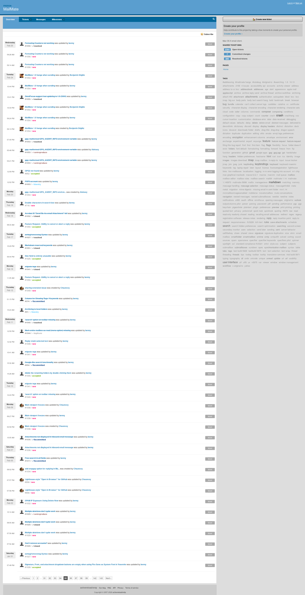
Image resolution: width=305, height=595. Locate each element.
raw (290, 210)
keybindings (261, 164)
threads (236, 254)
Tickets (24, 19)
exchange (227, 141)
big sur (232, 100)
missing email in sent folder (265, 189)
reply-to (295, 218)
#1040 (27, 397)
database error (259, 119)
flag (263, 145)
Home (225, 69)
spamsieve (243, 240)
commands (255, 111)
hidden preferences (246, 156)
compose (266, 111)
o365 (237, 200)
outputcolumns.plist (232, 203)
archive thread (267, 92)
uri (283, 258)
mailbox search (258, 178)
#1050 (27, 226)
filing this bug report (232, 145)
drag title (265, 129)
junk (240, 164)
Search (213, 19)
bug (225, 104)
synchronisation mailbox (275, 247)
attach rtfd (227, 96)
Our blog (102, 587)
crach (272, 115)
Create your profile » (233, 33)
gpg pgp (277, 152)
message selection (249, 185)
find (244, 145)
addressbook (246, 89)
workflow (227, 265)
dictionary (238, 126)
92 (50, 578)
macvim (271, 174)
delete (255, 122)
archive (237, 92)
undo (246, 258)
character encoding (257, 107)
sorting (291, 236)
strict (266, 243)
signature (259, 233)
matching (286, 182)
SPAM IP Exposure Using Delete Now (41, 500)
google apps (261, 152)
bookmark (279, 100)
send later (261, 229)
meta (293, 185)
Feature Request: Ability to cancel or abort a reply (47, 223)
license (265, 167)
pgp (295, 203)
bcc (292, 96)
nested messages (242, 196)
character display (239, 107)
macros (262, 174)
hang (225, 156)
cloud (225, 111)
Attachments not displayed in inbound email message (49, 447)
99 (86, 578)
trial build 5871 (293, 254)
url (286, 258)
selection (251, 229)
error (291, 137)
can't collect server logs (256, 104)
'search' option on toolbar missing (40, 394)
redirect (284, 214)
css (297, 115)
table (298, 247)
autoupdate (278, 96)
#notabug (256, 82)
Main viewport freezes (35, 404)
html (269, 156)
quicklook (268, 210)
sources (226, 240)
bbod (287, 96)
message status (267, 185)
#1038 (27, 407)
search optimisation (266, 225)
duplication (246, 133)
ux (249, 262)
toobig (248, 254)
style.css (274, 243)
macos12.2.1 (252, 174)
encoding (227, 137)
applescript (228, 92)
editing (256, 133)
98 (81, 578)
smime (260, 236)
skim (292, 233)
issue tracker (291, 160)
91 (45, 578)
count (257, 115)
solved (283, 236)
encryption (237, 137)
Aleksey (95, 149)
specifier (253, 240)
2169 (238, 85)
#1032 (27, 503)
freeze (282, 148)
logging (258, 171)
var (260, 262)
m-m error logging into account (277, 171)
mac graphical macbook (234, 174)
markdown (275, 182)
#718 (27, 205)
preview (275, 207)
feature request (279, 141)
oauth (243, 200)
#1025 (27, 258)
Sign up (298, 3)
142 (94, 578)
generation (236, 152)
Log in (290, 3)
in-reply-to (273, 160)
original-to (288, 200)
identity (289, 156)
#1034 (27, 471)
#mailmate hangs (243, 82)
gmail (252, 152)
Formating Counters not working (39, 53)
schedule (292, 222)
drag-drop (275, 129)
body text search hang (257, 100)
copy (238, 115)
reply (269, 218)
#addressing (228, 82)
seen (243, 229)
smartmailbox (249, 236)
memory (296, 182)
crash (279, 115)
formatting (265, 148)
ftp (293, 148)
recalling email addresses (267, 214)
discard (247, 126)
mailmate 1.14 (280, 178)
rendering (261, 218)
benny (71, 43)
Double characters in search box (39, 202)
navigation (227, 196)
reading (251, 214)
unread (269, 258)
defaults (240, 122)
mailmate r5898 (240, 182)
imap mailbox (261, 160)
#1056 (27, 56)
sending (270, 229)
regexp (298, 214)
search (226, 225)
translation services (276, 254)
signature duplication (274, 233)
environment (282, 137)
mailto (251, 182)
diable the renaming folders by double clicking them (48, 372)
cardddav (272, 104)
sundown (253, 247)
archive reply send (250, 92)
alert (272, 89)
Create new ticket (263, 19)
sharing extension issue (36, 287)
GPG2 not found (32, 170)
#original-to (267, 82)
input (281, 160)
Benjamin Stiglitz (77, 75)
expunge (257, 141)
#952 (27, 173)
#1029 (27, 535)
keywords (227, 167)
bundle (231, 104)
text (264, 250)
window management (288, 262)
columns (245, 111)
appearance (280, 89)
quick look (258, 210)
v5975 (254, 262)
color (237, 111)
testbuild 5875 (254, 250)
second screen (294, 225)
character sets (293, 107)
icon (279, 156)
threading (227, 254)
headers (232, 156)
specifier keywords (267, 240)
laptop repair (242, 167)
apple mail (291, 89)
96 (71, 578)
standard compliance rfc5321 (249, 243)
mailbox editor (229, 178)
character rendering (276, 107)
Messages (41, 19)
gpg (270, 152)
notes (291, 196)
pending (275, 203)
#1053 (27, 194)
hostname (260, 156)
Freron (7, 5)
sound (298, 236)
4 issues (245, 85)
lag (234, 167)
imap (251, 160)
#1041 (27, 354)
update (277, 258)
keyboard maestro (288, 164)
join (230, 164)
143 (101, 578)
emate (268, 133)
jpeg (235, 164)
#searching (279, 82)
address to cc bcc (231, 89)
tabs (225, 250)
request (226, 222)
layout (258, 167)
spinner (295, 240)
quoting (277, 210)
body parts (241, 100)
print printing (286, 207)
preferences (265, 207)
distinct (279, 126)
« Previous (25, 578)
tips (242, 254)
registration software (232, 218)
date (269, 119)
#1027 (27, 556)
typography (235, 258)
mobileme (253, 192)
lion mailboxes (235, 171)
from (288, 148)
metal (225, 189)
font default (241, 148)
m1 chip (295, 171)
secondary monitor (231, 229)
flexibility (276, 145)
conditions (288, 111)
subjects (292, 243)
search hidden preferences (244, 225)
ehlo (262, 133)
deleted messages (280, 122)
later (252, 167)
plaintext (247, 207)
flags (268, 145)
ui (242, 258)
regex (291, 214)
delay (248, 122)
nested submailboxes (261, 196)
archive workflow (283, 92)
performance (286, 203)
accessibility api (258, 85)
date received (279, 119)
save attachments (278, 222)
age (266, 89)
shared (244, 233)
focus (284, 145)
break (287, 100)
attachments (251, 96)
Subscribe (208, 34)
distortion (289, 126)
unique (262, 258)
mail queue (281, 174)
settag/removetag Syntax (36, 553)
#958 (27, 482)
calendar (239, 104)
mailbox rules (243, 178)
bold (271, 100)
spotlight (226, 243)
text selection (274, 250)
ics (283, 156)
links (225, 171)
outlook (298, 200)
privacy (237, 210)
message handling (231, 185)
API (114, 587)
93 (55, 578)
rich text (259, 222)
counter (264, 115)
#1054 (27, 77)
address (295, 85)
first (249, 145)
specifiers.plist (284, 240)
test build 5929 (240, 250)
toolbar (256, 254)
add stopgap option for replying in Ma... (42, 468)
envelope (271, 137)
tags (230, 250)
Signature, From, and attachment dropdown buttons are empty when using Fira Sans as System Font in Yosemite (75, 564)
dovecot (232, 129)
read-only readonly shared (234, 214)
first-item (256, 145)
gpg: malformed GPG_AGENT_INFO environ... (45, 192)
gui (283, 152)
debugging (291, 119)
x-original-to (237, 265)
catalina (281, 104)
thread (294, 250)
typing (225, 258)
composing (277, 111)
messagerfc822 (283, 185)
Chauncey (65, 287)
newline (283, 196)
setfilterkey (228, 233)
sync (260, 247)
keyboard (274, 164)
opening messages (274, 200)
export (249, 141)
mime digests (245, 189)
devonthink (228, 126)
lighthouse (293, 167)
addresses (258, 89)
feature (266, 141)
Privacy (120, 587)
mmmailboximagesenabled (235, 192)
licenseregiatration (278, 167)
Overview (10, 19)
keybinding (249, 164)
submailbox (228, 247)
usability (293, 258)
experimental (239, 141)
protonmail (247, 210)
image (297, 156)
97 (76, 578)
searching (281, 225)
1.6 (286, 82)
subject (283, 243)
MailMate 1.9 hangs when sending (40, 75)
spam (234, 240)
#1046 (27, 343)
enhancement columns (254, 137)
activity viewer (283, 85)
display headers (268, 126)
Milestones (55, 19)
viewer (266, 262)
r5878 (285, 210)
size (287, 233)
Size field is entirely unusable (38, 255)
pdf (269, 203)
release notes (249, 218)
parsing (252, 203)
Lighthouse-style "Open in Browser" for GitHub (46, 479)
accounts (271, 85)
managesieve (261, 182)
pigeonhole (237, 207)
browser (295, 100)
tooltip (263, 254)
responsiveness (238, 222)
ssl (233, 243)
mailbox (291, 174)
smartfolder (236, 236)
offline (250, 200)
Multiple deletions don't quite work (40, 532)
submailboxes (241, 247)
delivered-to (295, 122)
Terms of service (131, 587)
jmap (225, 164)
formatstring (253, 148)
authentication (265, 96)
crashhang (289, 115)
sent (278, 229)
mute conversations (283, 192)
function (226, 152)
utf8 (245, 262)
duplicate (236, 133)
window (273, 262)
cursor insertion (230, 119)
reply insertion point (282, 218)
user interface (230, 262)
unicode (254, 258)
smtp (266, 236)
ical (274, 156)
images (226, 160)
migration (233, 189)
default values (229, 122)
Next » (108, 578)
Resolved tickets (236, 58)
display (256, 126)
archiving (296, 92)
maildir (269, 178)
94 (60, 578)
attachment (239, 96)
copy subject (248, 115)
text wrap (285, 250)
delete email (264, 122)
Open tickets (234, 49)
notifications (228, 200)
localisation (248, 171)
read (296, 210)
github (245, 152)
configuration (228, 115)
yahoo (247, 265)
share (236, 233)
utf (240, 262)
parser (245, 203)
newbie (275, 196)
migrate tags (30, 351)
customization (244, 119)
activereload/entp (88, 587)
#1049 (27, 290)
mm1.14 (283, 189)
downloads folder (245, 129)
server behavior (288, 229)
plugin (255, 207)
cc (287, 104)
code (231, 111)
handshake (291, 152)
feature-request (294, 141)
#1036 (27, 450)
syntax (291, 247)
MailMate (11, 9)
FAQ (109, 587)
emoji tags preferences (283, 133)
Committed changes (239, 54)
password (261, 203)
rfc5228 (250, 222)
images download (239, 160)
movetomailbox (266, 192)
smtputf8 (275, 236)
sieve (250, 233)
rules (266, 222)
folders (232, 148)
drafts (257, 129)
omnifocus (259, 200)
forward (274, 148)
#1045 (27, 375)
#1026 (27, 567)
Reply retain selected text (36, 341)
